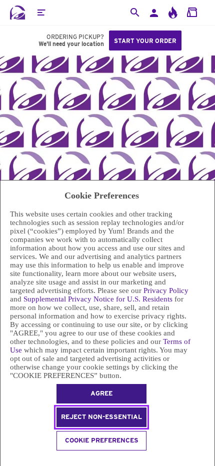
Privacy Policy (166, 290)
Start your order (145, 40)
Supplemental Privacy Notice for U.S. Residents (98, 299)
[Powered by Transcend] (4, 460)
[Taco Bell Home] (17, 13)
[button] (41, 12)
